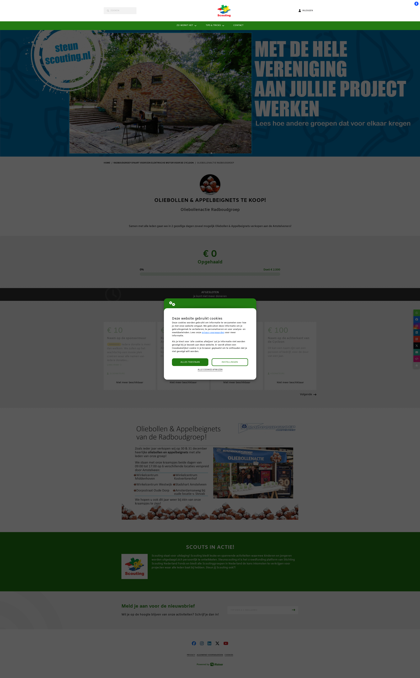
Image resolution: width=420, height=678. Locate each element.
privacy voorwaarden (213, 332)
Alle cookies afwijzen (210, 369)
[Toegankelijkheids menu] (416, 4)
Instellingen (230, 362)
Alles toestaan (190, 362)
